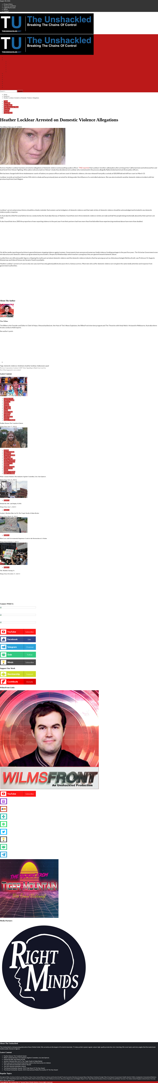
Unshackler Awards (9, 81)
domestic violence (10, 366)
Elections (6, 403)
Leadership (7, 415)
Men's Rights (8, 105)
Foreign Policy (103, 1077)
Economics (69, 1077)
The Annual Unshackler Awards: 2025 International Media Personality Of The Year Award (31, 1070)
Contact (6, 11)
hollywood (40, 366)
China (30, 1077)
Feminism (7, 103)
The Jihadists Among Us (7, 570)
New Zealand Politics (26, 1079)
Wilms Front (10, 63)
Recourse (63, 1079)
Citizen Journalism (9, 400)
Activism (6, 450)
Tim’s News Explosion (13, 61)
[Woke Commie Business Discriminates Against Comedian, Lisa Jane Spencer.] (13, 447)
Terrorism (123, 1079)
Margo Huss (3, 426)
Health (124, 1077)
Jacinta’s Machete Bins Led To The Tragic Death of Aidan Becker (19, 513)
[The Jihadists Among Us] (13, 564)
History (6, 85)
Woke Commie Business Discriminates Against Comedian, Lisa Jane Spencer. (23, 476)
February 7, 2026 (12, 542)
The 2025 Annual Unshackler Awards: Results (17, 1064)
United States (8, 113)
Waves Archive (11, 69)
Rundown (7, 109)
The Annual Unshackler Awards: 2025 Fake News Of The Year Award (24, 1068)
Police (47, 1079)
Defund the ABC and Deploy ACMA (10, 503)
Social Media (116, 1079)
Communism (7, 453)
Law (4, 1079)
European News (82, 1077)
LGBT (7, 1079)
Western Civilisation (9, 420)
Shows (6, 59)
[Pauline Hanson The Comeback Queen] (13, 395)
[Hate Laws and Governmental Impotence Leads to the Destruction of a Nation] (13, 532)
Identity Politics (8, 412)
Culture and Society (9, 455)
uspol (47, 366)
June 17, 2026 (11, 426)
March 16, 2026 (12, 516)
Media (11, 1079)
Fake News (90, 1077)
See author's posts (6, 331)
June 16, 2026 (11, 480)
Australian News (8, 398)
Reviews (6, 87)
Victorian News (8, 468)
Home (5, 57)
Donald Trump (62, 1077)
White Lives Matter (9, 473)
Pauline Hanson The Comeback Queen (11, 423)
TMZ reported (84, 168)
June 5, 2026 (11, 507)
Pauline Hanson (8, 417)
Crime (6, 101)
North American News (11, 107)
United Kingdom (137, 1079)
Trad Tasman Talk (12, 67)
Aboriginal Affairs (5, 1077)
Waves (5, 1080)
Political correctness (9, 462)
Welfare (6, 470)
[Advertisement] (55, 194)
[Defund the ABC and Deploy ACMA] (13, 497)
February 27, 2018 (14, 127)
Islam (1, 1079)
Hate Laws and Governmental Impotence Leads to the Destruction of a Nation (23, 538)
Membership (7, 75)
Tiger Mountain (11, 65)
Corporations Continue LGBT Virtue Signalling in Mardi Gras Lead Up (23, 368)
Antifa (17, 1077)
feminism (21, 366)
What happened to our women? (10, 370)
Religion (78, 1079)
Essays (6, 83)
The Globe (129, 1079)
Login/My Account (9, 7)
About (6, 9)
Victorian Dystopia (9, 467)
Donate (6, 77)
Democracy (7, 402)
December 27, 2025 (13, 574)
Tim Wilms (4, 127)
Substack (6, 73)
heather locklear (30, 366)
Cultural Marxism (41, 1077)
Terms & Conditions (10, 6)
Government (7, 408)
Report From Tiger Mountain (89, 1079)
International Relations (149, 1077)
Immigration (7, 413)
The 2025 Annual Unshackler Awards (15, 1066)
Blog (5, 79)
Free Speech (7, 407)
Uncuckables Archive (13, 71)
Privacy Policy (8, 4)
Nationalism (16, 1079)
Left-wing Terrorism (9, 460)
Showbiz (6, 111)
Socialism (110, 1079)
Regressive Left (8, 463)
